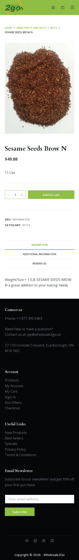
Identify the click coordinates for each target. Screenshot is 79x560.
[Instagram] (43, 540)
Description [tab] (40, 245)
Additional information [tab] (39, 254)
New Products (16, 432)
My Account (14, 386)
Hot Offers (13, 402)
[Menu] (72, 7)
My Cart (11, 391)
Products (12, 380)
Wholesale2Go (54, 555)
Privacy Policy (15, 449)
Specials (11, 443)
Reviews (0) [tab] (39, 263)
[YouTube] (52, 540)
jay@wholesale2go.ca (43, 334)
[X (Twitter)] (35, 540)
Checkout (12, 408)
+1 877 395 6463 (29, 318)
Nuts (26, 225)
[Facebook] (26, 540)
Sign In (10, 397)
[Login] (53, 7)
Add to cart (51, 195)
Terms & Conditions (20, 455)
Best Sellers (14, 438)
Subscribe (19, 512)
